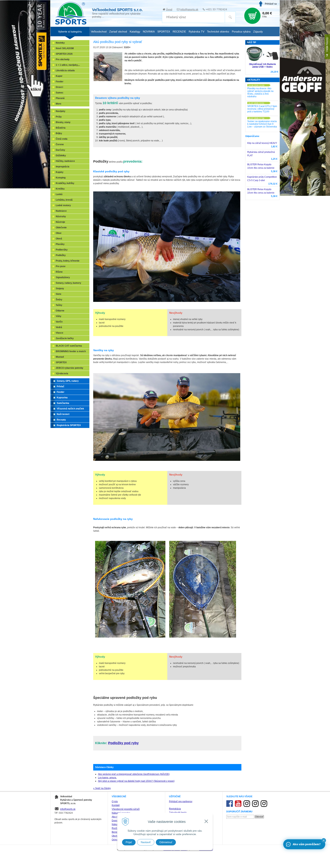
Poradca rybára (241, 31)
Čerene (60, 144)
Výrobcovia (62, 373)
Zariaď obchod (118, 31)
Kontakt (116, 805)
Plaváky (60, 244)
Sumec (59, 92)
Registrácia (175, 808)
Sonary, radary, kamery (68, 283)
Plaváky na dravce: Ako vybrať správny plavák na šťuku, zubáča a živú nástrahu (260, 92)
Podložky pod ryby (123, 743)
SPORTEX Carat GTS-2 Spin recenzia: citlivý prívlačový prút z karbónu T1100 (262, 109)
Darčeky (60, 150)
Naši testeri (63, 414)
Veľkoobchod (99, 31)
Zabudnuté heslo (178, 812)
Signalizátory (63, 277)
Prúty (59, 116)
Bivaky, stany (63, 122)
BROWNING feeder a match (71, 351)
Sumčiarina (63, 403)
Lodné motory (63, 205)
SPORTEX (61, 362)
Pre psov (61, 266)
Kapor (59, 76)
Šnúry (59, 299)
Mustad (60, 357)
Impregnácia (62, 166)
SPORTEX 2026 (64, 54)
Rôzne (59, 272)
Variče (59, 321)
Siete (58, 294)
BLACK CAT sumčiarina (69, 345)
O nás (115, 801)
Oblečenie (61, 227)
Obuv (58, 233)
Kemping (61, 177)
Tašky (59, 305)
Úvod (169, 9)
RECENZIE (179, 31)
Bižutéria (61, 127)
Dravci (59, 87)
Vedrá (59, 327)
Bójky (59, 133)
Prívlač (60, 386)
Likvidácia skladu (65, 70)
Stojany (60, 288)
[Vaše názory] (327, 46)
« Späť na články (102, 788)
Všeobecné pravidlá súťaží (126, 809)
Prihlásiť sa (271, 3)
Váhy (58, 316)
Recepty (61, 419)
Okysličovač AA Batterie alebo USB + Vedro (262, 65)
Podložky (61, 255)
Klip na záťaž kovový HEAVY (262, 143)
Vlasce (59, 332)
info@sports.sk (189, 9)
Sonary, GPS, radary (68, 381)
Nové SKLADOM (65, 48)
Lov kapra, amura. (107, 777)
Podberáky (62, 249)
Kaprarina (62, 397)
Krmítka (60, 188)
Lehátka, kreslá (64, 200)
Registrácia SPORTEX (69, 425)
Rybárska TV (196, 31)
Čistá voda (61, 139)
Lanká (59, 194)
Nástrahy (61, 216)
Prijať (129, 842)
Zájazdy (258, 31)
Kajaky (59, 172)
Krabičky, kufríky (65, 183)
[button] (323, 840)
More (58, 103)
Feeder (59, 81)
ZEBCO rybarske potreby (69, 368)
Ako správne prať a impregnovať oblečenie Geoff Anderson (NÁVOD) (134, 774)
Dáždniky (61, 155)
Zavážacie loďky (65, 338)
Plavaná (60, 98)
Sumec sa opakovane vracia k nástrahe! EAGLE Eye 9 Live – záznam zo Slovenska (262, 124)
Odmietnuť (165, 842)
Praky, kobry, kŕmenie (67, 260)
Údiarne (60, 310)
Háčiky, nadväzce (65, 161)
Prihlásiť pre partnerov (180, 801)
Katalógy (135, 31)
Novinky (60, 42)
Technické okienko (218, 31)
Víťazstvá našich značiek (70, 408)
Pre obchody (63, 59)
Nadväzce (61, 211)
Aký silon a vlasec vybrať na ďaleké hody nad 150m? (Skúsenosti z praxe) (136, 781)
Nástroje (60, 222)
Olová (59, 238)
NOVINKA (149, 31)
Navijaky (60, 111)
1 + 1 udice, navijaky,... (68, 65)
